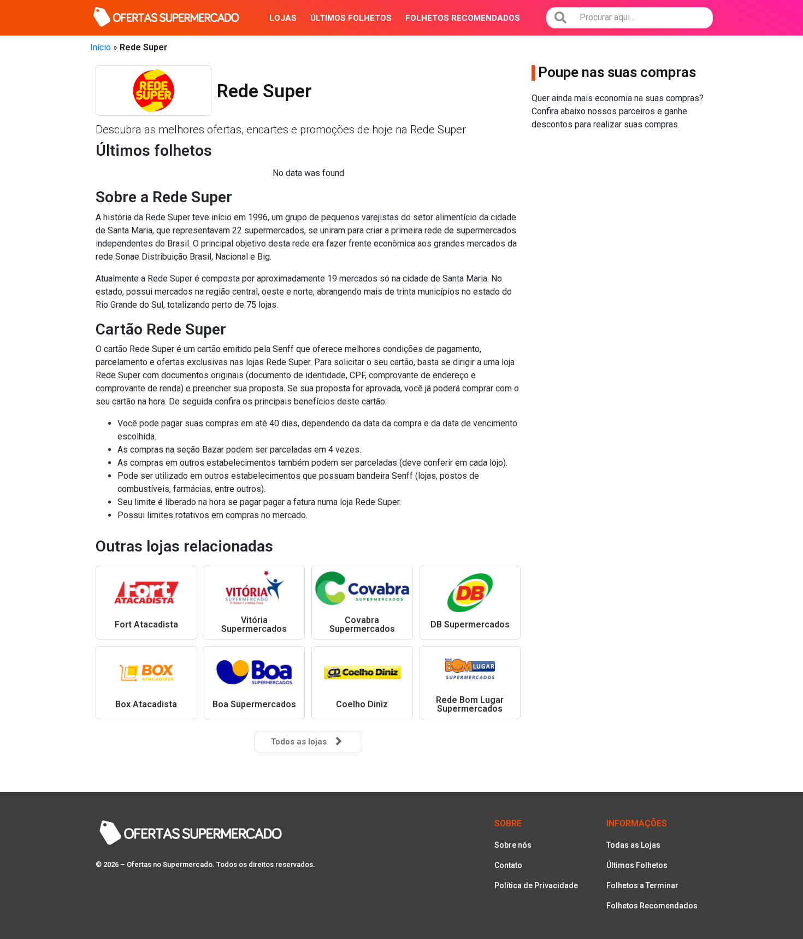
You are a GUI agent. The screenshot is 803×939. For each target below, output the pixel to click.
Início (100, 47)
